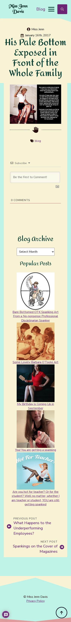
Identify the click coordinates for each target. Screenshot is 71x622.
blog (38, 141)
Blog (40, 9)
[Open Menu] (51, 9)
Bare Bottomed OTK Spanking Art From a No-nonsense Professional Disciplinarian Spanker (35, 316)
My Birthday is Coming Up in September (35, 406)
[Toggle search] (62, 9)
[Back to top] (61, 612)
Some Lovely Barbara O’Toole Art (35, 362)
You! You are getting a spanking (35, 450)
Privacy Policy (35, 601)
